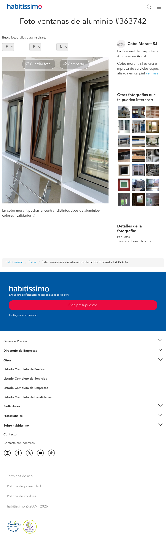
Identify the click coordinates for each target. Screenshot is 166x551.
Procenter (10, 378)
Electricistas (11, 386)
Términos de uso (20, 476)
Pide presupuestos (83, 544)
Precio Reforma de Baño (20, 346)
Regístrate (10, 415)
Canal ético (11, 435)
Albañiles (9, 390)
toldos (146, 241)
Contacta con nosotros (19, 443)
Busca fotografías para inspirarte (24, 37)
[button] (83, 341)
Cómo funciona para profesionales (27, 421)
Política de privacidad (24, 486)
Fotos (7, 374)
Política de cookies (21, 496)
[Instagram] (7, 453)
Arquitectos (11, 395)
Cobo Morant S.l (142, 44)
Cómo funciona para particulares (26, 411)
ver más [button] (152, 73)
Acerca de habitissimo (18, 430)
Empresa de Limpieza (18, 360)
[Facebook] (18, 453)
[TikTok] (51, 453)
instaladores (129, 241)
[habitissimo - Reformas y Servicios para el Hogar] (19, 7)
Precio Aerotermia (16, 350)
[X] (29, 453)
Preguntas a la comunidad (21, 370)
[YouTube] (40, 453)
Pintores (9, 382)
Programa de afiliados (18, 439)
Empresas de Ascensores (20, 356)
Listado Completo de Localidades (27, 397)
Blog (6, 365)
